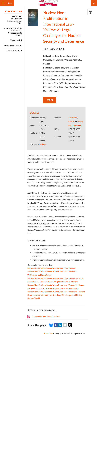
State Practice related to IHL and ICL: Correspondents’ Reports (13, 31)
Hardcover (72, 117)
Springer (43, 144)
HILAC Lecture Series (13, 45)
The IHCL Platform (14, 50)
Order (49, 100)
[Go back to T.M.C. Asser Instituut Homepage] (48, 3)
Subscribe (48, 333)
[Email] (65, 326)
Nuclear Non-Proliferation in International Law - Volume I (51, 268)
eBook (71, 121)
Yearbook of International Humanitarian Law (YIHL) (14, 19)
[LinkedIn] (60, 326)
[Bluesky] (51, 326)
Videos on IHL (16, 40)
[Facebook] (56, 326)
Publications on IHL (13, 11)
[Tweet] (70, 326)
